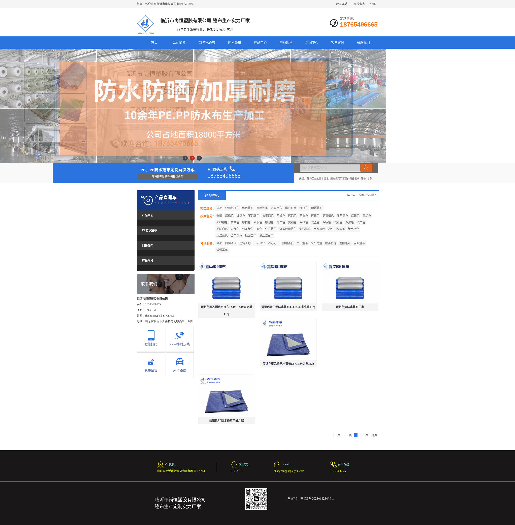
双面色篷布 (232, 207)
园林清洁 (230, 243)
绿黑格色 (353, 228)
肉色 (259, 228)
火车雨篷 (316, 243)
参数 (369, 178)
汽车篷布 (276, 207)
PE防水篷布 (207, 42)
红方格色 (270, 228)
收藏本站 (341, 3)
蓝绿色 (292, 215)
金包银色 (236, 235)
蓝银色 (315, 215)
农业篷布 (359, 243)
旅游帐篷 (330, 243)
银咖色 (269, 222)
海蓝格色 (305, 228)
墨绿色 (367, 215)
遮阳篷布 (345, 243)
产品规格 (286, 42)
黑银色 (292, 222)
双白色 (361, 222)
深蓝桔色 (328, 215)
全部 (219, 207)
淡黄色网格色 (287, 228)
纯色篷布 (247, 207)
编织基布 (222, 249)
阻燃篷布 (316, 207)
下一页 (364, 435)
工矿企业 (259, 243)
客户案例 (337, 42)
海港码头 (273, 243)
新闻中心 (311, 42)
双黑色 (349, 222)
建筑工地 (245, 243)
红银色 (355, 215)
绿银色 (241, 215)
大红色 (235, 228)
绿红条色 (222, 235)
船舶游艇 (288, 243)
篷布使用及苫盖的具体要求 (344, 178)
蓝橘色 (281, 215)
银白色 (246, 222)
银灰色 (258, 222)
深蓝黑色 (342, 215)
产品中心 (260, 42)
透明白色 (222, 228)
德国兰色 (250, 235)
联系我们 (363, 42)
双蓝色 (315, 222)
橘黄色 (235, 222)
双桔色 (326, 222)
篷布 (363, 178)
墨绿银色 (222, 222)
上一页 (347, 435)
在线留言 (359, 3)
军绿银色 (253, 215)
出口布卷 (290, 207)
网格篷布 (234, 42)
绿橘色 (229, 215)
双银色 (338, 222)
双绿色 (304, 222)
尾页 (374, 435)
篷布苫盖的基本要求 (318, 178)
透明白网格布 (336, 228)
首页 (154, 42)
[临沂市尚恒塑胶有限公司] (146, 24)
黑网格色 (319, 228)
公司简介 (179, 42)
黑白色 (281, 222)
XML (373, 3)
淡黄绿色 (247, 228)
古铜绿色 (268, 215)
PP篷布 (303, 207)
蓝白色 (304, 215)
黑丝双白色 (266, 235)
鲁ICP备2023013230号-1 (317, 498)
